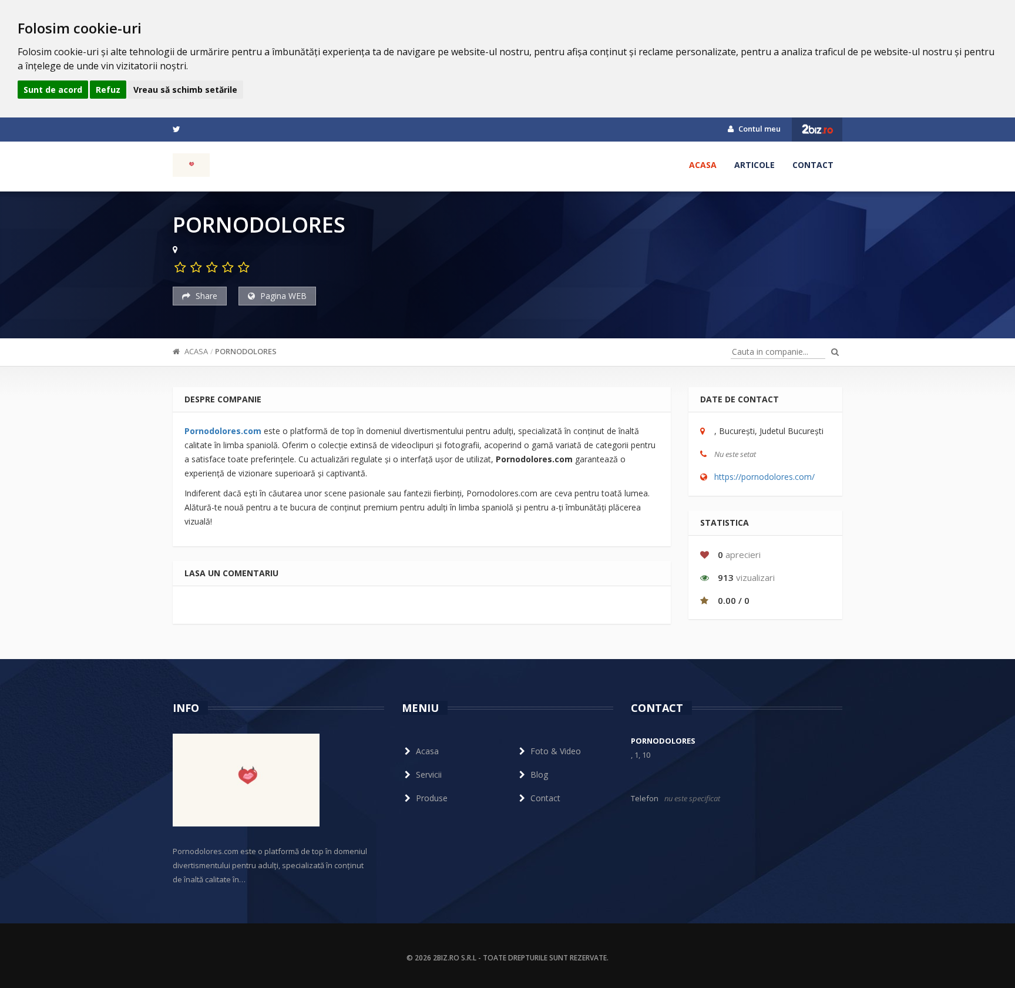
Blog (539, 774)
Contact (812, 164)
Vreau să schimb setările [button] (185, 89)
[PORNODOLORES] (191, 165)
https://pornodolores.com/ (764, 476)
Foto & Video (555, 751)
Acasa (703, 164)
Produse (432, 798)
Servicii (429, 774)
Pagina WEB (282, 295)
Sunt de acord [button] (52, 89)
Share (205, 295)
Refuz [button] (108, 89)
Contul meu (759, 128)
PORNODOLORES (246, 351)
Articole (754, 164)
